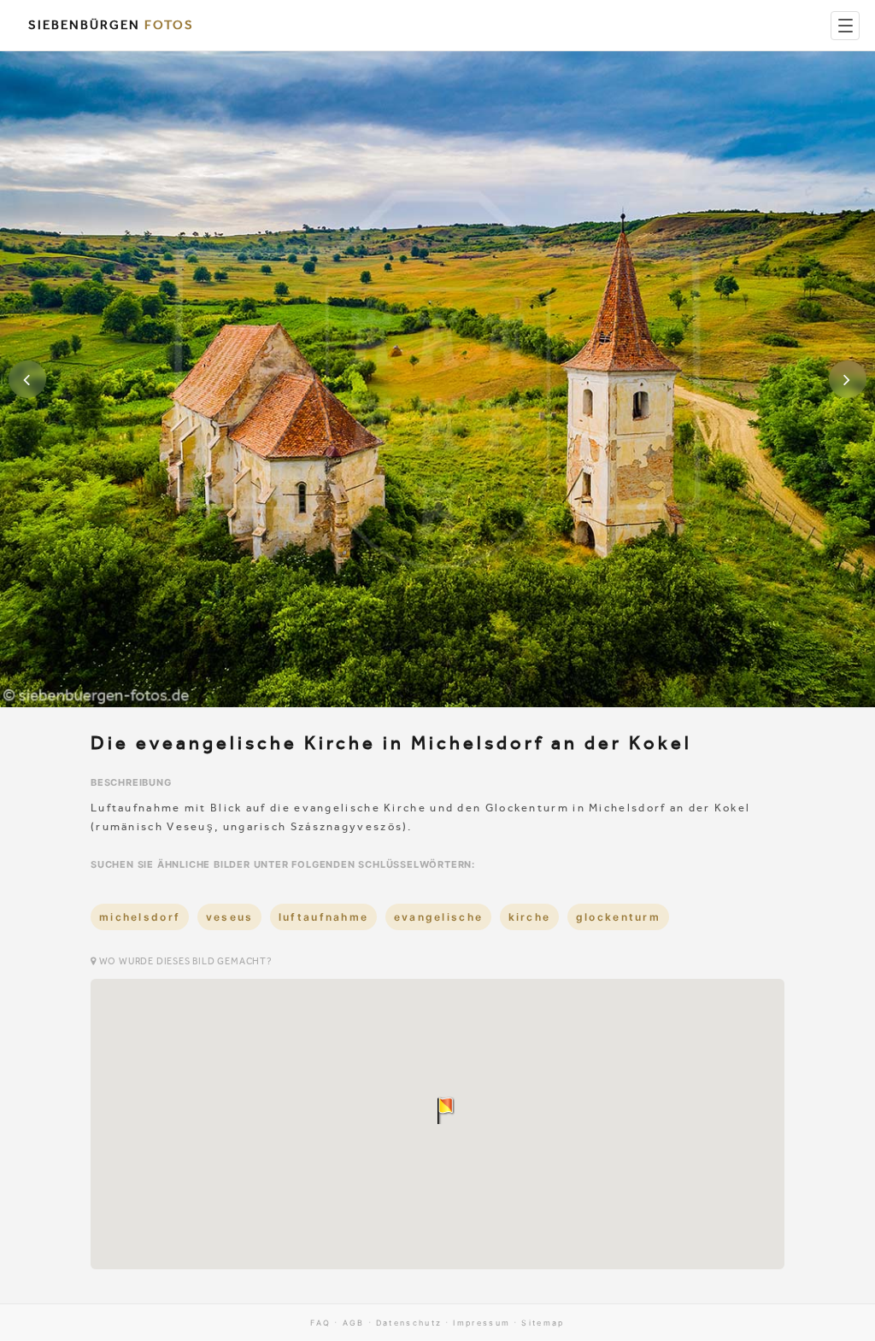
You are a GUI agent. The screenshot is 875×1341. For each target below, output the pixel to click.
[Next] (847, 379)
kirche (529, 917)
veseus (230, 917)
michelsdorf (139, 917)
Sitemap (542, 1322)
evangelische (439, 917)
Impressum (481, 1322)
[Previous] (27, 379)
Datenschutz (409, 1322)
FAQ (320, 1322)
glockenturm (618, 917)
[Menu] (845, 25)
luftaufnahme (324, 917)
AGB (354, 1322)
